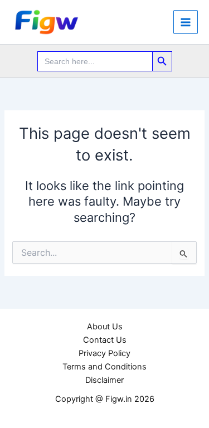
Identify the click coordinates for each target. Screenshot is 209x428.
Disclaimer (104, 380)
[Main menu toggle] (185, 22)
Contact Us (105, 340)
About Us (105, 327)
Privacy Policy (104, 353)
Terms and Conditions (104, 367)
